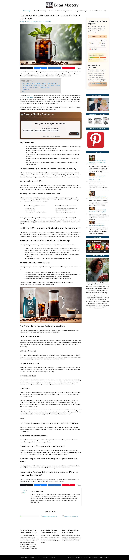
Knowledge (27, 11)
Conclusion (25, 89)
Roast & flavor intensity (96, 55)
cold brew (30, 97)
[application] (97, 246)
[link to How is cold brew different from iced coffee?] (72, 521)
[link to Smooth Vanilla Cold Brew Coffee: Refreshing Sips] (50, 521)
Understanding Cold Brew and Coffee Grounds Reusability (40, 83)
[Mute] (105, 251)
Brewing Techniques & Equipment (60, 11)
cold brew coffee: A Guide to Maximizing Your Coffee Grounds (41, 85)
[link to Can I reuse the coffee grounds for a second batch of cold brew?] (51, 44)
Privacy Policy (104, 557)
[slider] (105, 245)
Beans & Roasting (40, 11)
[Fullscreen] (107, 251)
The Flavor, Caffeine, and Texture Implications (36, 87)
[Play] (88, 251)
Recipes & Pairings (81, 11)
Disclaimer (79, 557)
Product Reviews (95, 11)
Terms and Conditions (91, 557)
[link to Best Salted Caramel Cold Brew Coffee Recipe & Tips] (29, 521)
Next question (74, 134)
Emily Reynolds (37, 21)
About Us (71, 557)
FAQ (23, 91)
